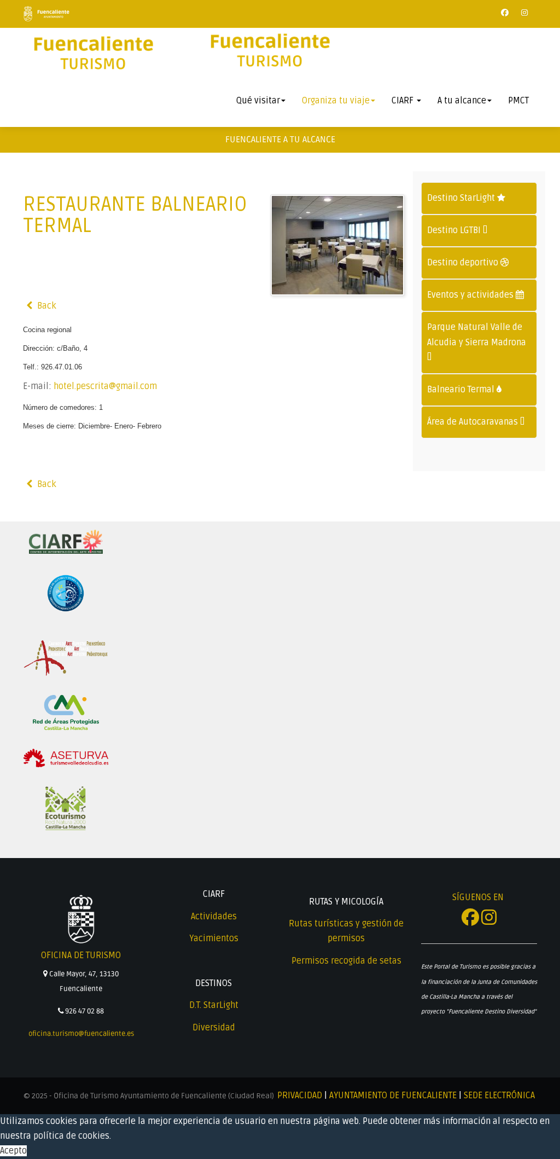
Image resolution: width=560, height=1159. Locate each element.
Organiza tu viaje (336, 100)
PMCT (518, 100)
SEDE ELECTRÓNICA (499, 1095)
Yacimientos (213, 938)
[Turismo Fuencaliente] (92, 54)
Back (45, 305)
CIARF (404, 100)
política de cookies (71, 1136)
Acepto (13, 1150)
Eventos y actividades (471, 294)
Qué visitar (258, 100)
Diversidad (213, 1027)
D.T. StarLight (213, 1005)
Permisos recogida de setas (346, 960)
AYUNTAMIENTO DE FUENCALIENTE (393, 1095)
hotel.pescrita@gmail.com (105, 386)
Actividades (214, 916)
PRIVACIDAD (299, 1095)
